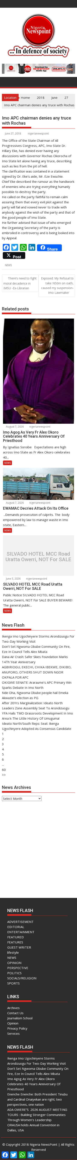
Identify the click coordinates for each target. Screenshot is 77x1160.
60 (4, 769)
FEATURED (15, 937)
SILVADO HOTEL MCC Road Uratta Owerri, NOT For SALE (38, 556)
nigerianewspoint (38, 133)
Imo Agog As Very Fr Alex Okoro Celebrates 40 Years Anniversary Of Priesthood (33, 1084)
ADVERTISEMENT (20, 921)
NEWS (8, 265)
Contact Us (15, 1013)
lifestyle (13, 952)
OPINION (14, 963)
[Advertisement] (38, 846)
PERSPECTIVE (17, 968)
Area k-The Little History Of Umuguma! (30, 718)
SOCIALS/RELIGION (21, 978)
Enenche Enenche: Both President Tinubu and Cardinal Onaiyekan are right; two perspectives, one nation (37, 1099)
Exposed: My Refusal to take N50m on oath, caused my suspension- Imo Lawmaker (57, 285)
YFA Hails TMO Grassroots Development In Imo (37, 713)
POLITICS (14, 973)
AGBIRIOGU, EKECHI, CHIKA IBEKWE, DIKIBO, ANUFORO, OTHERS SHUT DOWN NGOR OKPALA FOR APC (36, 672)
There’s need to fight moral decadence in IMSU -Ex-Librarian (20, 283)
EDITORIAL (15, 927)
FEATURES (15, 942)
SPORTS (13, 983)
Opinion (12, 1023)
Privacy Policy (17, 1028)
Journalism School (20, 1018)
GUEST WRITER (19, 947)
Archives (13, 1008)
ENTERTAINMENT (20, 932)
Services (13, 1033)
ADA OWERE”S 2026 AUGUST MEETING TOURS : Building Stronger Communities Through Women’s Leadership (37, 1114)
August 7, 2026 (14, 426)
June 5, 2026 (13, 578)
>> (4, 775)
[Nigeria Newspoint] (6, 81)
